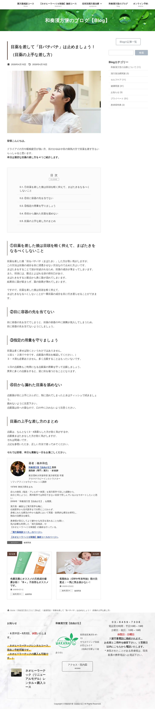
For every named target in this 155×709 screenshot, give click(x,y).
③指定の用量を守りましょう (38, 205)
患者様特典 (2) (118, 104)
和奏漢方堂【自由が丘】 (40, 467)
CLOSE (54, 179)
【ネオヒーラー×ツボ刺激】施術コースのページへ (34, 536)
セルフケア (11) (118, 79)
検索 (141, 52)
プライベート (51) (119, 98)
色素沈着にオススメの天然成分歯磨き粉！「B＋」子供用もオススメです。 (29, 582)
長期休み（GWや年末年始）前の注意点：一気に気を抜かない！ (78, 580)
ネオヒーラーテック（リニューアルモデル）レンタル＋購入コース (35, 678)
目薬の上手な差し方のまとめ (38, 221)
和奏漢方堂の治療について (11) (126, 66)
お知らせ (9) (117, 92)
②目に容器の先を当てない (36, 198)
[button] (128, 41)
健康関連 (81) (117, 85)
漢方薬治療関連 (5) (120, 73)
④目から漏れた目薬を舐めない (39, 213)
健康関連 (27, 542)
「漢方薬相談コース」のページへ (26, 531)
